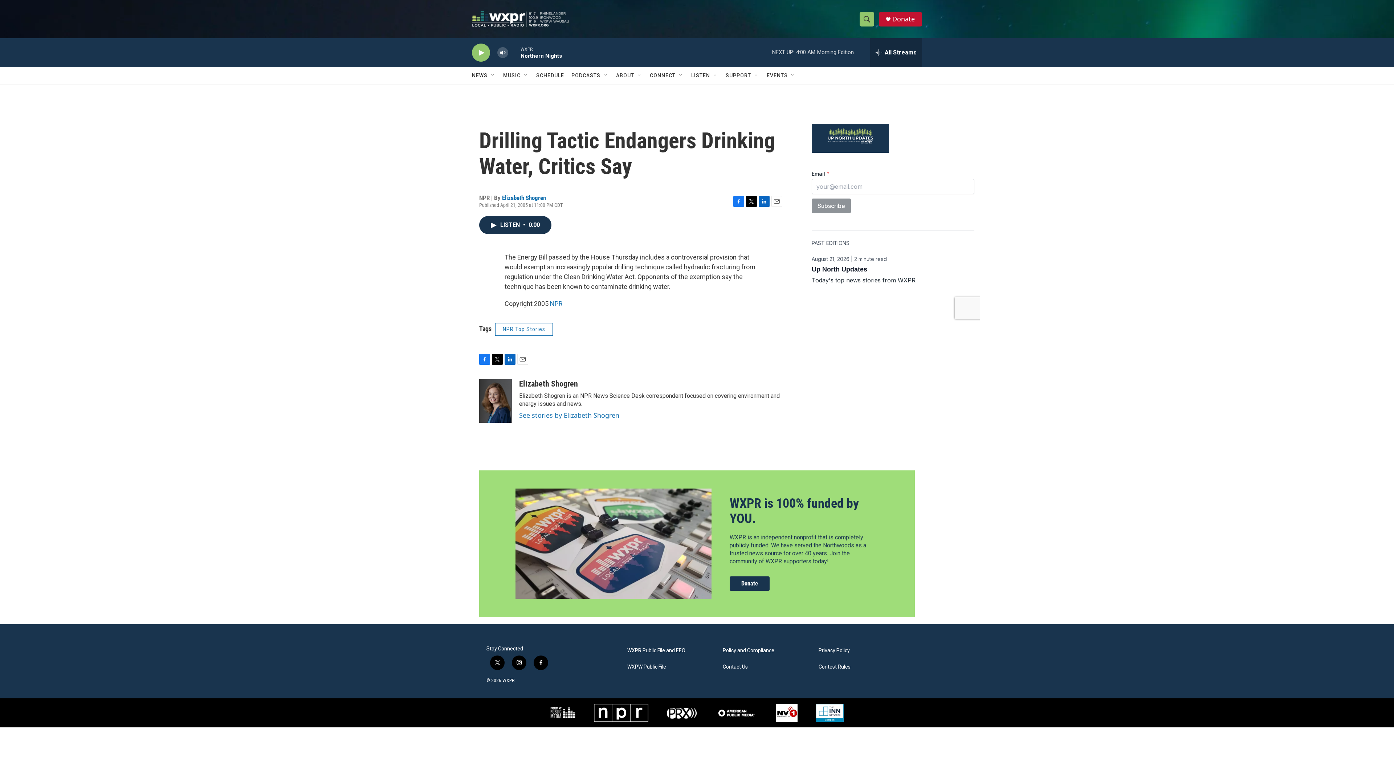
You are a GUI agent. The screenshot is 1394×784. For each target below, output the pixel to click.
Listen (700, 75)
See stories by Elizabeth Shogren (569, 415)
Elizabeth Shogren (524, 197)
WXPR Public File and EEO (656, 650)
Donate (903, 19)
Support (738, 75)
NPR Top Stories (524, 329)
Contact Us (735, 667)
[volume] (503, 53)
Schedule (550, 75)
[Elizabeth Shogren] (495, 401)
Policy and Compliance (748, 650)
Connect (663, 75)
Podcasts (585, 75)
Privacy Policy (834, 650)
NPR (556, 303)
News (480, 75)
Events (777, 75)
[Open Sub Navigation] (493, 75)
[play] (481, 53)
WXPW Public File (646, 667)
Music (512, 75)
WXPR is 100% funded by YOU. (794, 511)
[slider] (514, 52)
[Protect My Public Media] (563, 713)
